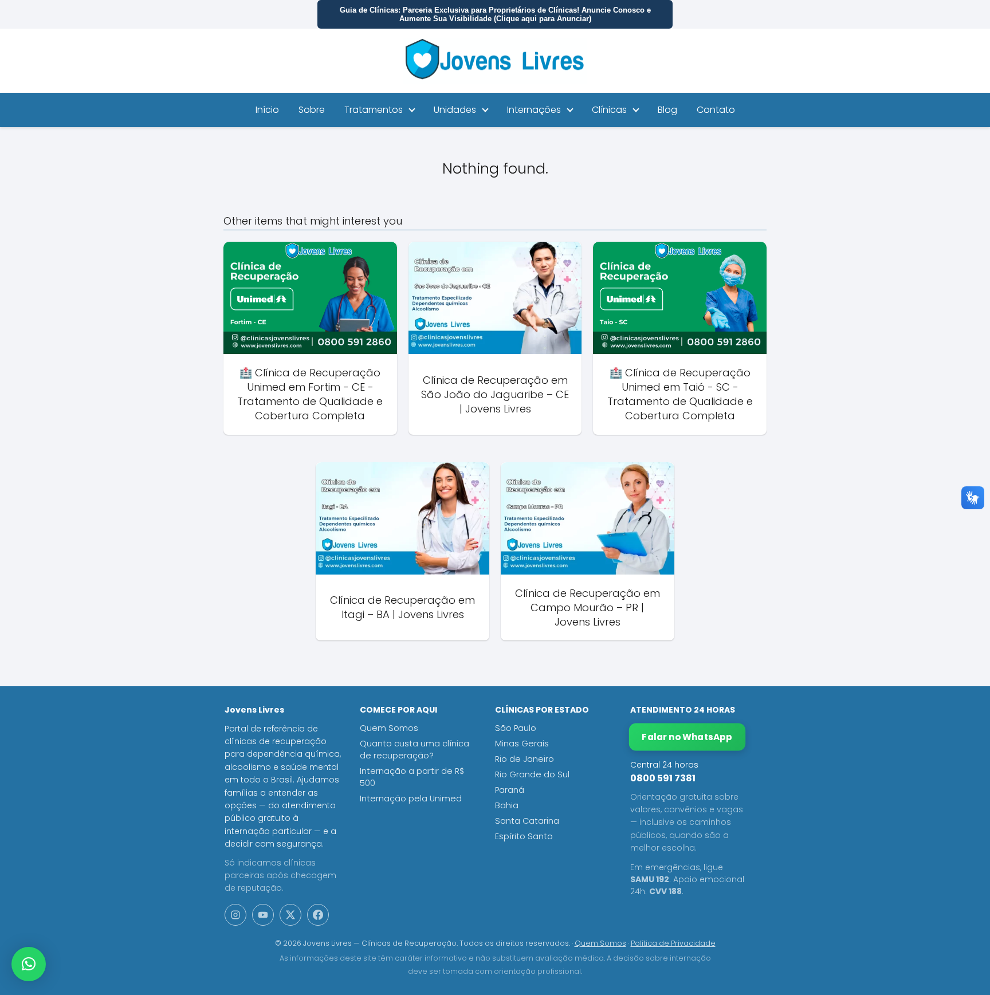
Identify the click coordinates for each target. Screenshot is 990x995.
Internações (534, 109)
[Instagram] (235, 915)
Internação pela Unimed (411, 798)
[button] (28, 964)
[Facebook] (318, 915)
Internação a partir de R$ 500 (412, 777)
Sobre (311, 109)
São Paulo (515, 728)
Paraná (509, 790)
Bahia (506, 805)
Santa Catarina (527, 821)
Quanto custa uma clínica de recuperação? (414, 749)
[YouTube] (263, 915)
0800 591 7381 (663, 778)
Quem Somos (389, 728)
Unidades (455, 109)
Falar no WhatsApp (687, 737)
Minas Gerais (522, 743)
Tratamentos (373, 109)
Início (267, 109)
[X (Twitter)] (290, 915)
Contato (716, 109)
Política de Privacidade (673, 943)
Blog (667, 109)
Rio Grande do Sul (532, 774)
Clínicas (609, 109)
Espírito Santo (524, 836)
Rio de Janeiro (524, 759)
